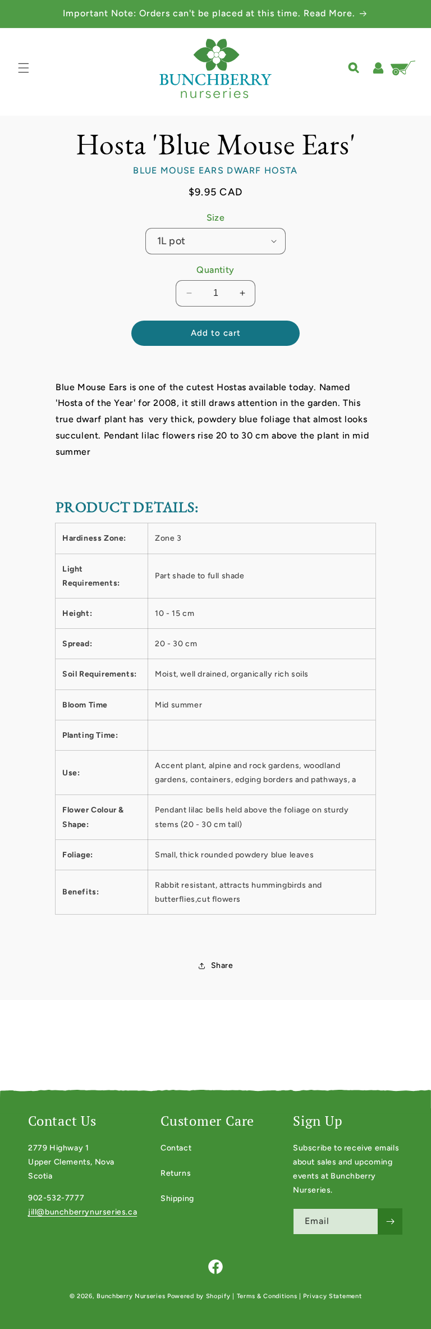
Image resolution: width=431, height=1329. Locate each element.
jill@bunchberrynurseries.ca (82, 1212)
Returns (176, 1173)
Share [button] (222, 965)
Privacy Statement (332, 1296)
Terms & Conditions (267, 1296)
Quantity (215, 269)
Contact (176, 1148)
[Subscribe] (390, 1221)
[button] (23, 68)
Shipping (177, 1198)
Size (216, 217)
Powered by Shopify (199, 1296)
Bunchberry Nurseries (132, 1296)
